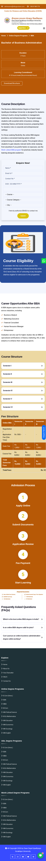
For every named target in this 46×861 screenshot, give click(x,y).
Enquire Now (44, 433)
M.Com (5, 708)
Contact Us (7, 681)
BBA (4, 700)
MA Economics (8, 724)
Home (3, 36)
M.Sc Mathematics (9, 716)
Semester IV (8, 390)
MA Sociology (7, 729)
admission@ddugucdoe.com (14, 6)
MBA (5, 704)
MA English (7, 733)
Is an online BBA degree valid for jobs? (18, 627)
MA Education (8, 720)
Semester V (7, 399)
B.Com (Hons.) (8, 696)
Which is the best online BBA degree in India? (21, 619)
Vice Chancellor (8, 673)
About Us (6, 668)
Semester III (7, 382)
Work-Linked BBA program (11, 150)
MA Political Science (10, 712)
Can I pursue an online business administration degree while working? (21, 637)
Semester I (7, 366)
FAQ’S (5, 677)
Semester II (7, 374)
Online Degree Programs (18, 36)
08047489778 (35, 6)
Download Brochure (12, 83)
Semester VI (8, 407)
